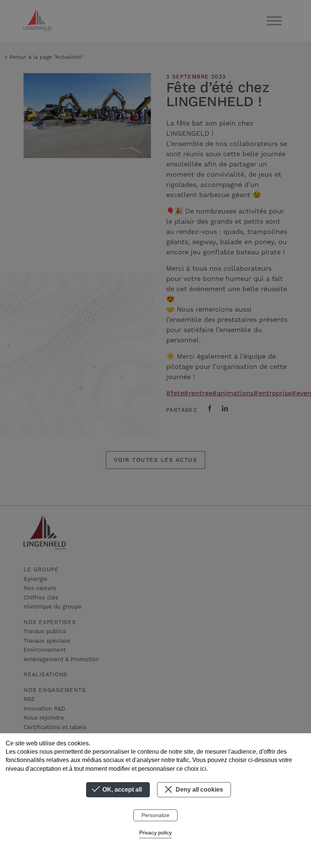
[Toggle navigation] (274, 20)
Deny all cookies (198, 789)
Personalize (155, 815)
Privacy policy (155, 833)
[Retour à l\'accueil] (37, 20)
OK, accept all (121, 789)
